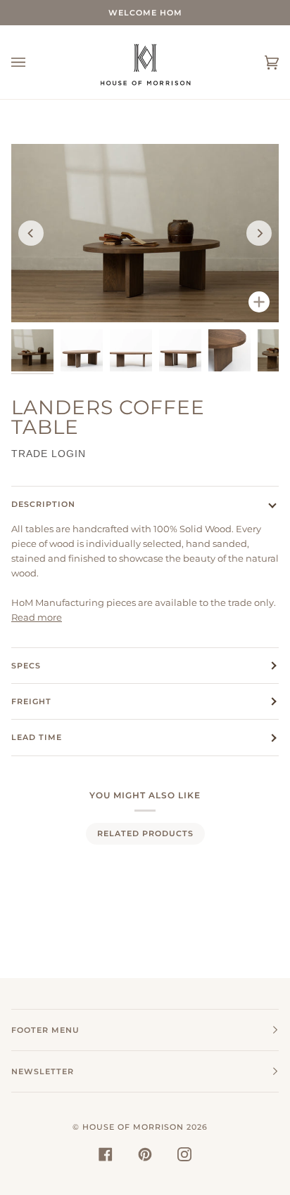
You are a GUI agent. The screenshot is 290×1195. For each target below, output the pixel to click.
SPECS (26, 666)
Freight (31, 701)
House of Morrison (133, 1127)
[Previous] (31, 233)
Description (43, 504)
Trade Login (48, 453)
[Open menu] (32, 62)
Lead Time (36, 737)
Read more (36, 617)
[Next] (259, 233)
